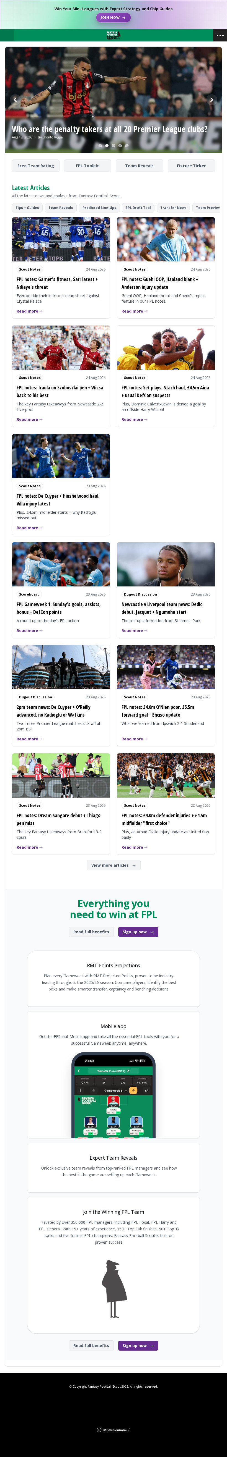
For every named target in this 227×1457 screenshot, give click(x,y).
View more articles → (113, 865)
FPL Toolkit (87, 165)
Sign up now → (138, 931)
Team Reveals (139, 165)
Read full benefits (91, 931)
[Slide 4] (120, 145)
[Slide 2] (107, 145)
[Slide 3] (113, 145)
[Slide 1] (100, 145)
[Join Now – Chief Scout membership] (113, 14)
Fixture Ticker (191, 165)
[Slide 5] (126, 145)
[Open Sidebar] (220, 35)
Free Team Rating (35, 165)
